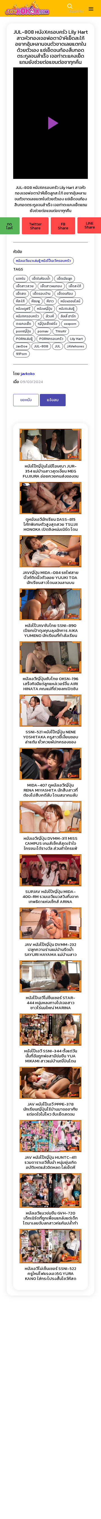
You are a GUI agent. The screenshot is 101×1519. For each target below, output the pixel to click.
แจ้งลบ (53, 400)
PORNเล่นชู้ (24, 338)
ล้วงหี (50, 316)
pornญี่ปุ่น (23, 331)
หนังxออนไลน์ (70, 301)
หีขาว (50, 301)
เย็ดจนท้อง (65, 293)
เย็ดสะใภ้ (75, 286)
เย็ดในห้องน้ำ (41, 278)
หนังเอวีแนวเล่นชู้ (28, 260)
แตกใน (20, 278)
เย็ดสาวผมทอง (51, 286)
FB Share (63, 226)
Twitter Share (35, 226)
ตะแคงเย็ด (23, 323)
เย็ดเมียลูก (64, 278)
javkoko (27, 374)
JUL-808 (41, 346)
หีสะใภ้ (20, 301)
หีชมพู (35, 301)
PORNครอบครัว (51, 338)
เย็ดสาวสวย (25, 286)
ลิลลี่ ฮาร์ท (68, 316)
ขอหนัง (26, 400)
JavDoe (21, 346)
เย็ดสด (21, 293)
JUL (57, 346)
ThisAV (60, 331)
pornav (43, 331)
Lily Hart (76, 338)
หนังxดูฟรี (23, 308)
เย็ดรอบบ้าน (41, 293)
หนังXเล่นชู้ (66, 308)
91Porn (21, 353)
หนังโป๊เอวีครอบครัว (56, 260)
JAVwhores (75, 346)
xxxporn (70, 323)
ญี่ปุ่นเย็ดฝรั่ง (47, 323)
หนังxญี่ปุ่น (44, 308)
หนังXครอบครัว (27, 316)
